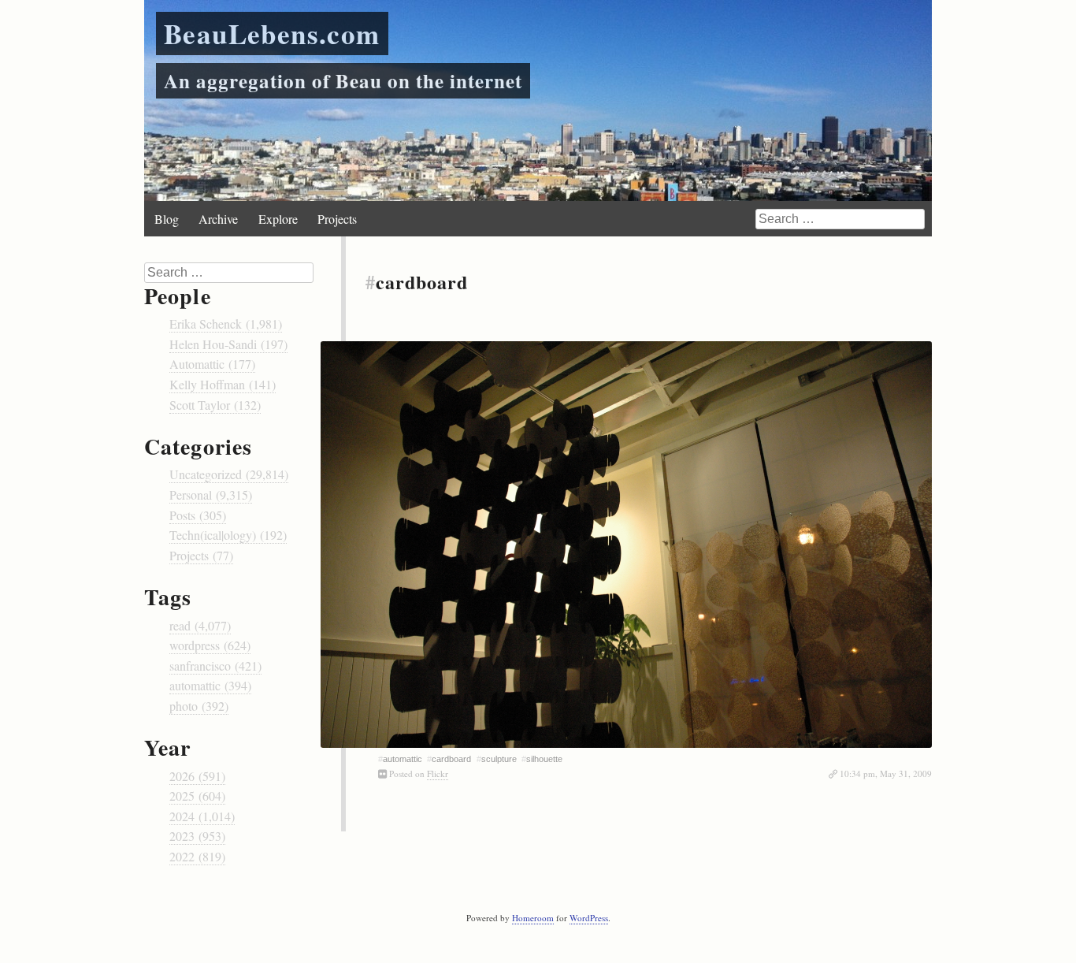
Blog (166, 218)
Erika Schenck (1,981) (225, 323)
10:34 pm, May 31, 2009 (886, 773)
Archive (218, 218)
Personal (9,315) (210, 494)
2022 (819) (197, 856)
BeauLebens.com (272, 33)
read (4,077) (200, 625)
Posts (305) (197, 515)
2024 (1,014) (202, 816)
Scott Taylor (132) (215, 404)
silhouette (544, 759)
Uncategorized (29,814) (228, 474)
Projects (337, 218)
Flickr (437, 773)
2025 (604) (197, 795)
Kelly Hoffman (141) (222, 384)
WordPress (589, 918)
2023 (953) (197, 835)
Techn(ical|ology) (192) (228, 534)
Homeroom (533, 918)
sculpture (499, 759)
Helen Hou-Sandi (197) (228, 344)
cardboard (451, 759)
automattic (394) (210, 685)
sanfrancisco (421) (215, 665)
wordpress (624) (209, 645)
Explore (278, 218)
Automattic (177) (212, 363)
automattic (402, 759)
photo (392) (198, 705)
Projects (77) (201, 555)
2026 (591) (197, 776)
